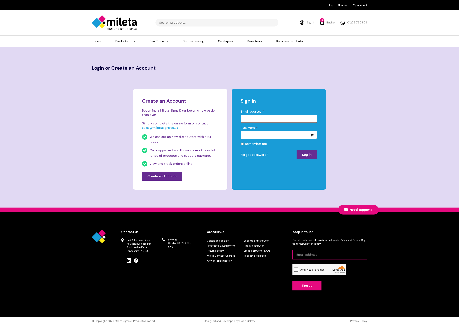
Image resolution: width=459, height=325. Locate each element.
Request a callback (255, 255)
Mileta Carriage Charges (221, 255)
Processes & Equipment (221, 245)
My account (360, 5)
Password (249, 128)
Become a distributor (256, 240)
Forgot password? (254, 155)
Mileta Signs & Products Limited (135, 321)
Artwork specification (219, 260)
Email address (252, 111)
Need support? (361, 210)
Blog (330, 5)
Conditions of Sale (218, 240)
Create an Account (162, 176)
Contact (343, 5)
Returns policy (215, 250)
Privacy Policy (358, 321)
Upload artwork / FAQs (257, 250)
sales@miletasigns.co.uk (160, 128)
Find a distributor (254, 245)
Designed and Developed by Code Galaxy (229, 321)
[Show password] (313, 135)
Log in (307, 155)
